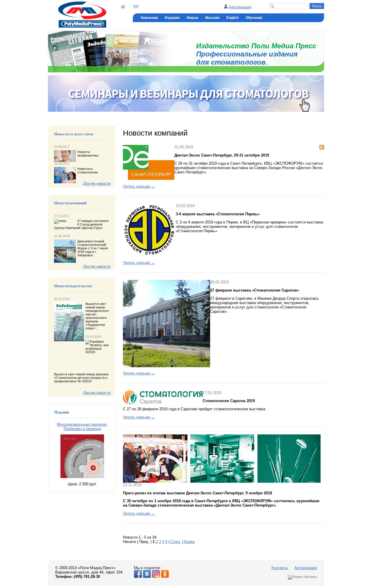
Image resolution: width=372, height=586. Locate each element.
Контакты (279, 568)
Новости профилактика (87, 153)
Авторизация (240, 7)
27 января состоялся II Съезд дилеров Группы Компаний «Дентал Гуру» (81, 224)
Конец (189, 541)
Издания (172, 18)
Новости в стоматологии (87, 170)
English (232, 18)
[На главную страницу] (82, 26)
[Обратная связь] (136, 6)
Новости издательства (73, 286)
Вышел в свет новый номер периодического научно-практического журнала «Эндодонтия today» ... (97, 316)
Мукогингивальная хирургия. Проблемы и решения (82, 426)
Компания (149, 18)
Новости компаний (70, 203)
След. (176, 541)
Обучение (254, 18)
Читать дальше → (139, 186)
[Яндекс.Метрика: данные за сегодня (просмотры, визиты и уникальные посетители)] (302, 577)
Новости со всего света (74, 134)
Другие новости (96, 183)
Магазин (212, 18)
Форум (192, 18)
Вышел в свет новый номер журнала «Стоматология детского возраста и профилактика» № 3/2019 (81, 377)
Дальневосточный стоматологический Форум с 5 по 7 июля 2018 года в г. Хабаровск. (92, 248)
